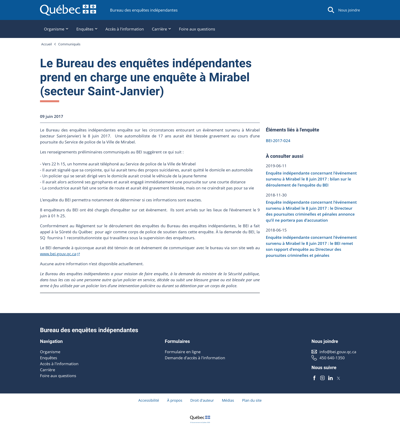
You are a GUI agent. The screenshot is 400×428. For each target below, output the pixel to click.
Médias (228, 400)
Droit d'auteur (202, 400)
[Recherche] (331, 10)
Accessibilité (148, 400)
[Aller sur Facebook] (314, 378)
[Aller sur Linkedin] (330, 378)
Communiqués (69, 44)
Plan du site (252, 400)
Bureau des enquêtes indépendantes (144, 10)
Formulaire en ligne (183, 351)
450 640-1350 (332, 357)
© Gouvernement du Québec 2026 (200, 422)
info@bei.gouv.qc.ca (337, 351)
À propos (174, 400)
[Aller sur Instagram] (322, 378)
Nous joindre (349, 10)
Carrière (47, 369)
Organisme (50, 351)
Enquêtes (48, 357)
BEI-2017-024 (278, 140)
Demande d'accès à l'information (195, 357)
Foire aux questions (197, 29)
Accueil (46, 44)
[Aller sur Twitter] (338, 378)
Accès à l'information (124, 29)
